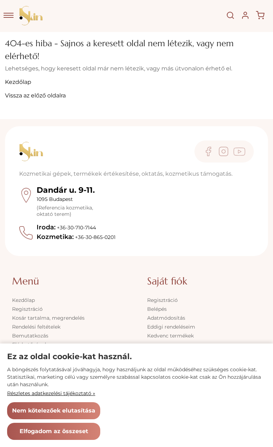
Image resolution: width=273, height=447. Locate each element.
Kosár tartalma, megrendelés (48, 318)
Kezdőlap (18, 82)
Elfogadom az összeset (54, 431)
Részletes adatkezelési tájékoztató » (51, 393)
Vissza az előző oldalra (35, 95)
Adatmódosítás (166, 318)
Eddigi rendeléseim (171, 327)
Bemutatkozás (30, 335)
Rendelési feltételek (36, 327)
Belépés (157, 309)
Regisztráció (27, 309)
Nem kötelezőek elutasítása (53, 410)
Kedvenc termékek (170, 335)
